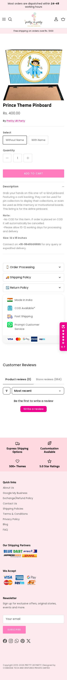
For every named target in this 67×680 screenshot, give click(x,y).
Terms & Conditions (15, 514)
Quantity (9, 150)
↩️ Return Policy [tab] (17, 288)
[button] (63, 336)
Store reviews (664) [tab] (49, 379)
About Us (8, 487)
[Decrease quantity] (7, 158)
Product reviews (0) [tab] (18, 379)
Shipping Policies (13, 508)
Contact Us (10, 503)
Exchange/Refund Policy (18, 498)
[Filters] (6, 390)
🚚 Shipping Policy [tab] (18, 277)
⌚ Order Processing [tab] (20, 267)
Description (10, 186)
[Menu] (4, 19)
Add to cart (33, 173)
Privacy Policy (11, 519)
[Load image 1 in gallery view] (33, 67)
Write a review (33, 409)
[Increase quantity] (28, 158)
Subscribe (14, 629)
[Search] (12, 19)
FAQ (5, 529)
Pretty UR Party (16, 121)
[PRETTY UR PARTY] (34, 19)
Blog (5, 524)
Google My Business (15, 493)
